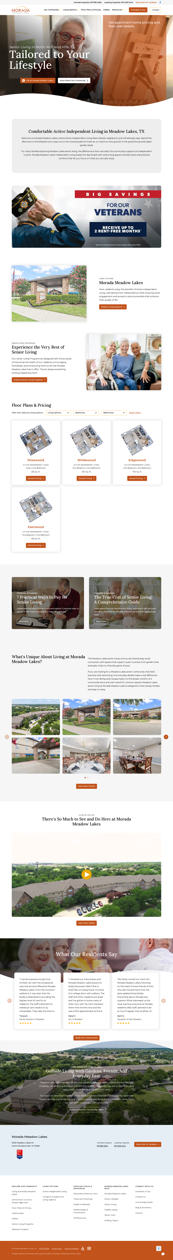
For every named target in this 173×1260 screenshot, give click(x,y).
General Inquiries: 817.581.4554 (88, 2)
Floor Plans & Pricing (91, 10)
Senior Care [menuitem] (109, 1215)
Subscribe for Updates (146, 2)
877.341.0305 (44, 1248)
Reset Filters (135, 413)
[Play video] (86, 874)
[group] (86, 217)
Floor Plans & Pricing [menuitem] (21, 1208)
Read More (24, 621)
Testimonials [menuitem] (18, 1213)
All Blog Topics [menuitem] (111, 1220)
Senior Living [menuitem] (110, 1204)
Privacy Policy (57, 1248)
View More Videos (86, 923)
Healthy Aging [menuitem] (110, 1210)
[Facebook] (158, 1248)
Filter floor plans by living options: (27, 413)
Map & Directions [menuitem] (143, 1207)
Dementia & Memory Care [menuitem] (85, 1194)
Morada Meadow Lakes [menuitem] (115, 1194)
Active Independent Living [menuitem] (55, 1191)
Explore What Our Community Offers (86, 1110)
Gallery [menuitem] (15, 1218)
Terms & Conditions (72, 1248)
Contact (155, 10)
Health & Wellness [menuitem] (82, 1204)
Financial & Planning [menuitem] (83, 1199)
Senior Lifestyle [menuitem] (111, 1199)
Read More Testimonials (86, 1038)
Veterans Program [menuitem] (20, 1229)
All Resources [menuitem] (80, 1218)
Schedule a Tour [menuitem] (142, 1191)
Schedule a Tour (138, 10)
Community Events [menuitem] (144, 1202)
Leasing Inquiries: (118, 2)
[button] (166, 737)
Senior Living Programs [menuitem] (22, 1224)
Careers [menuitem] (139, 1213)
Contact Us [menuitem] (140, 1197)
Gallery (106, 10)
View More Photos (86, 786)
